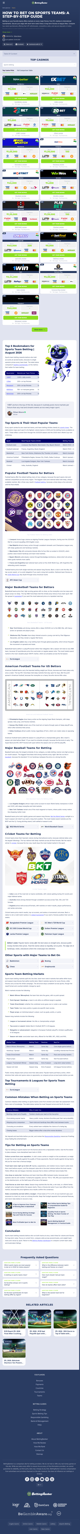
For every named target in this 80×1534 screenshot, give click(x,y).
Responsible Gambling (52, 1136)
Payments (40, 1384)
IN (38, 1485)
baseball (8, 757)
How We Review (39, 1443)
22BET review (20, 133)
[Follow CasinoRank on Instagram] (32, 1479)
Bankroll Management (39, 1421)
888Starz (10, 389)
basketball (18, 596)
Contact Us (39, 1450)
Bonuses (39, 1380)
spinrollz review (20, 259)
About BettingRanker (39, 1439)
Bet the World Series (58, 816)
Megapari (10, 385)
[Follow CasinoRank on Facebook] (27, 1479)
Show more (38, 330)
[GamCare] (41, 1505)
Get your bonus (21, 98)
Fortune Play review (58, 290)
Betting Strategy (39, 1410)
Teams (39, 1395)
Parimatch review (21, 164)
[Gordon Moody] (60, 1505)
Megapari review (21, 321)
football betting (40, 482)
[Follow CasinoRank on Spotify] (47, 1479)
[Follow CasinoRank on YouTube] (42, 1479)
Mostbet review (20, 196)
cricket (14, 843)
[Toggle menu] (4, 3)
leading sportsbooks (21, 365)
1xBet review (58, 102)
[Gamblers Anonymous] (27, 1505)
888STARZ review (21, 227)
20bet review (58, 133)
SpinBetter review (21, 102)
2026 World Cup (13, 574)
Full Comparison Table (24, 70)
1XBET (9, 377)
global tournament (37, 915)
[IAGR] (16, 1505)
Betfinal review (58, 259)
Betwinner (10, 393)
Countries (39, 1388)
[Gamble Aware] (35, 1513)
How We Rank (39, 1446)
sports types (64, 427)
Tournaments (39, 1392)
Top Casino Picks (8, 70)
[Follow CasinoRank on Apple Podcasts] (52, 1479)
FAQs (40, 1425)
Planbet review (58, 227)
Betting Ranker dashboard (41, 1240)
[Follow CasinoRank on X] (37, 1479)
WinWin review (58, 196)
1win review (21, 290)
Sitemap (39, 1454)
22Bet (9, 381)
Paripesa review (58, 164)
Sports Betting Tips (39, 1413)
